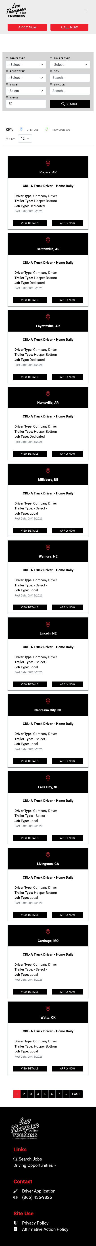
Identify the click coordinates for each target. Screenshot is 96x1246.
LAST (76, 1094)
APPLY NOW (27, 27)
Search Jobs (30, 1159)
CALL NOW (69, 27)
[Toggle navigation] (85, 11)
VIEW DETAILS (29, 223)
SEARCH (72, 104)
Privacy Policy (34, 1223)
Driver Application (38, 1191)
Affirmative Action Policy (44, 1229)
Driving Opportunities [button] (33, 1165)
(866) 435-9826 (36, 1197)
